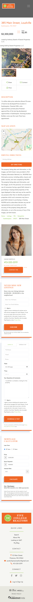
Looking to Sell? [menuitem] (16, 540)
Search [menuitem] (16, 535)
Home (3, 216)
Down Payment (8, 461)
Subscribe (13, 327)
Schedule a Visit (22, 344)
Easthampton (7, 218)
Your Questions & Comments (12, 378)
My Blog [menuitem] (16, 543)
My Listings (7, 265)
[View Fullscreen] (3, 137)
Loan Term (7, 445)
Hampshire (21, 216)
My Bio (25, 267)
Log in (14, 582)
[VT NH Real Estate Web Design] (16, 597)
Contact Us (10, 344)
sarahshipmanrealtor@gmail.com (18, 561)
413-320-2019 (11, 262)
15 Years (15, 449)
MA (15, 216)
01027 (15, 218)
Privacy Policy (17, 320)
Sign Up (20, 582)
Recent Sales (13, 265)
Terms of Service (11, 426)
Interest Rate (7, 468)
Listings (9, 216)
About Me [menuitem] (16, 537)
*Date (5, 363)
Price (5, 454)
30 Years (8, 449)
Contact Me (13, 270)
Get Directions (16, 164)
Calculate (13, 479)
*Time (5, 371)
